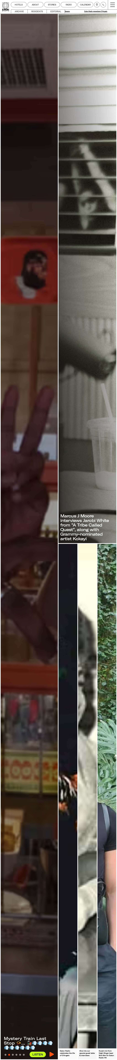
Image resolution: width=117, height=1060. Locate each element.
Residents (37, 11)
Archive (19, 11)
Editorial (55, 11)
